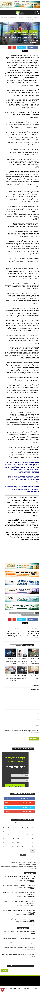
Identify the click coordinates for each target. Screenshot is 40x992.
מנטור (32, 613)
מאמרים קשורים (28, 645)
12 (18, 839)
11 (22, 839)
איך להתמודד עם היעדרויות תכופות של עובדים (34, 677)
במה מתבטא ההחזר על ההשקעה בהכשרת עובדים (16, 938)
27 (13, 847)
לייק (6, 798)
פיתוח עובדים (35, 615)
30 (32, 850)
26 (18, 847)
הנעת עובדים (24, 31)
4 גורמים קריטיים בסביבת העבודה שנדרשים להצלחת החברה (33, 634)
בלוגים (13, 655)
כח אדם (12, 31)
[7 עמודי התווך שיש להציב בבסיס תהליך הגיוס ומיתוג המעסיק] (22, 670)
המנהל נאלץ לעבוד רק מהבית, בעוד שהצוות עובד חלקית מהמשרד (13, 633)
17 (27, 843)
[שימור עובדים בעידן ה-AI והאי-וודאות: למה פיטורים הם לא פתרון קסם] (10, 670)
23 (32, 847)
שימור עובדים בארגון (25, 615)
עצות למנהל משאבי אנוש (15, 613)
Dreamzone (27, 988)
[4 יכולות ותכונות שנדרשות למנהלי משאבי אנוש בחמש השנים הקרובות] (10, 653)
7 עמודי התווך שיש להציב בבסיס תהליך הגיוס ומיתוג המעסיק (22, 677)
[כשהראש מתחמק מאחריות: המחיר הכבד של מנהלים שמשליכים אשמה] (33, 653)
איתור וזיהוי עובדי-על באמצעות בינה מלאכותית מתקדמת (18, 885)
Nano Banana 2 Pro (29, 931)
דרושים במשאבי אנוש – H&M (18, 943)
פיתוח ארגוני (8, 32)
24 (27, 847)
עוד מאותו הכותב (16, 645)
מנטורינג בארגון (26, 613)
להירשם (7, 811)
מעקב (7, 803)
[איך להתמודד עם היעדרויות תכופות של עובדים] (33, 670)
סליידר (14, 32)
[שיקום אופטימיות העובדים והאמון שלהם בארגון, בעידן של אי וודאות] (22, 653)
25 (22, 847)
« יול (23, 854)
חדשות (17, 31)
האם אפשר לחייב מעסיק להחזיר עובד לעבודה (21, 919)
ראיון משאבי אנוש (33, 34)
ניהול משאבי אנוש (33, 31)
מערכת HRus (32, 42)
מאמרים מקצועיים (33, 32)
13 (13, 839)
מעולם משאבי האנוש (22, 32)
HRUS (10, 988)
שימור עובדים (24, 34)
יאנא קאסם (32, 943)
